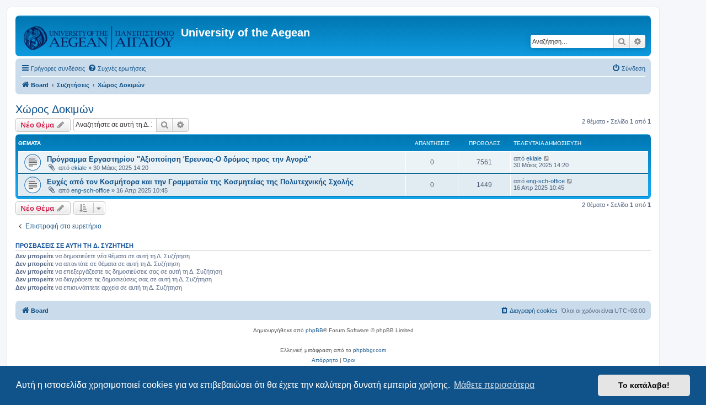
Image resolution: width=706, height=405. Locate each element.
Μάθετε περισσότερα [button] (494, 385)
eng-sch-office (90, 190)
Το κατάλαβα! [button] (644, 385)
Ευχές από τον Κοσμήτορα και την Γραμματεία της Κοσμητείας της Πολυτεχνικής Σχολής (200, 182)
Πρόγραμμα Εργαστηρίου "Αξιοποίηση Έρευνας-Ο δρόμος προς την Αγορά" (179, 159)
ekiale (79, 167)
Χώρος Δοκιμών (54, 109)
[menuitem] (117, 68)
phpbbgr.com (369, 350)
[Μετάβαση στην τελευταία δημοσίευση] (546, 158)
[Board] (99, 36)
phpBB (314, 330)
